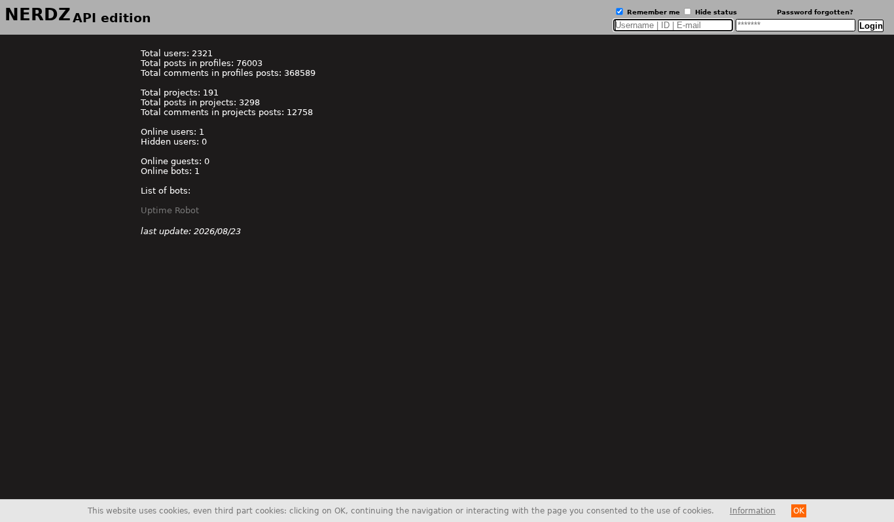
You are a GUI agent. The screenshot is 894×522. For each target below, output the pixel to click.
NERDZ (78, 14)
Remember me (652, 12)
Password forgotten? (815, 12)
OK (798, 510)
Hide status (715, 12)
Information (753, 510)
